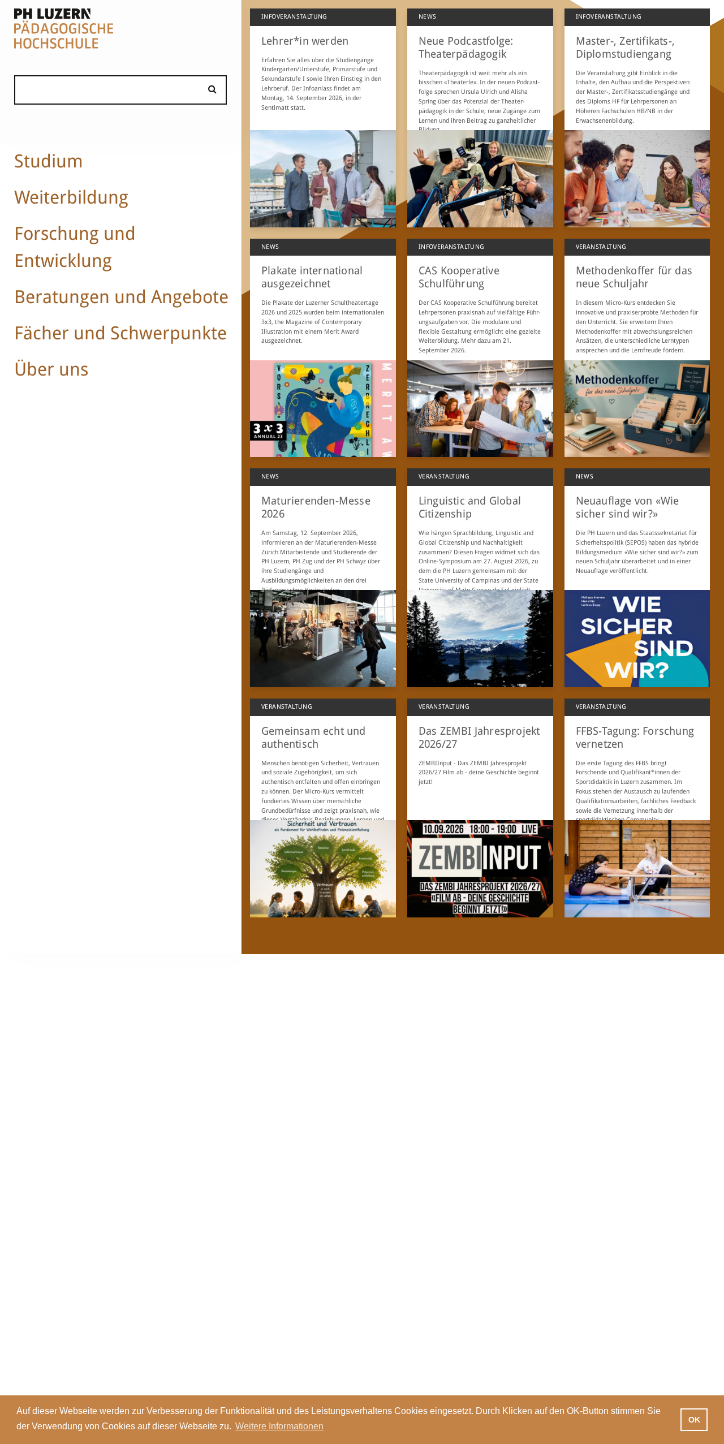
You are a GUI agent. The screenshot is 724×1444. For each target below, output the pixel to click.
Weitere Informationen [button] (279, 1426)
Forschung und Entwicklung (75, 247)
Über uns (51, 369)
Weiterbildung (71, 197)
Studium (48, 161)
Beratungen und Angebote (121, 297)
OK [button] (694, 1419)
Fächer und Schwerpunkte (120, 333)
